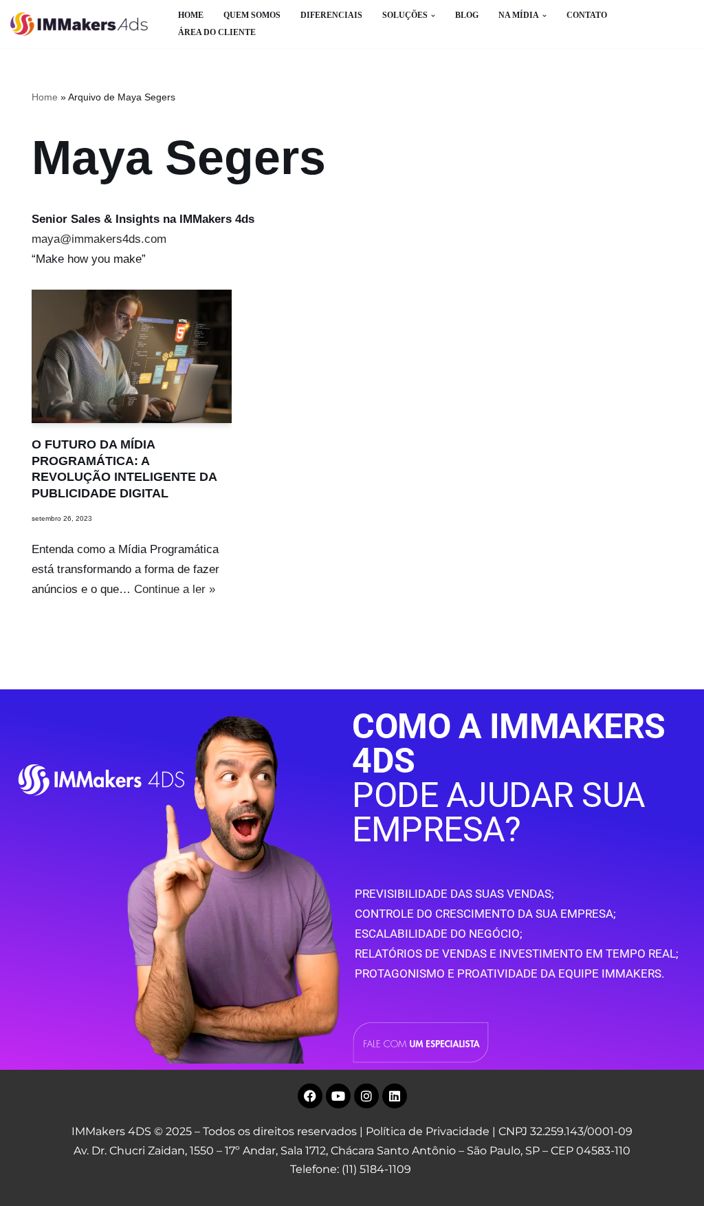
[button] (433, 16)
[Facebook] (310, 1096)
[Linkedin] (394, 1096)
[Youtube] (338, 1096)
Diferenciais (331, 15)
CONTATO (586, 15)
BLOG (466, 15)
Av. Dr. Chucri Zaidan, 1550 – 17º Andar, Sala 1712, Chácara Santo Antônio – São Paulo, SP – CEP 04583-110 (352, 1150)
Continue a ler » (174, 589)
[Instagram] (366, 1096)
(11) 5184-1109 (376, 1169)
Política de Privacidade (428, 1131)
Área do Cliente (217, 32)
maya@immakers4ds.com (99, 239)
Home (45, 97)
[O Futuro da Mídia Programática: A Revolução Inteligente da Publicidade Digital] (132, 356)
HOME (191, 15)
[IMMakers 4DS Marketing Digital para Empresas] (82, 24)
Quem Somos (251, 15)
